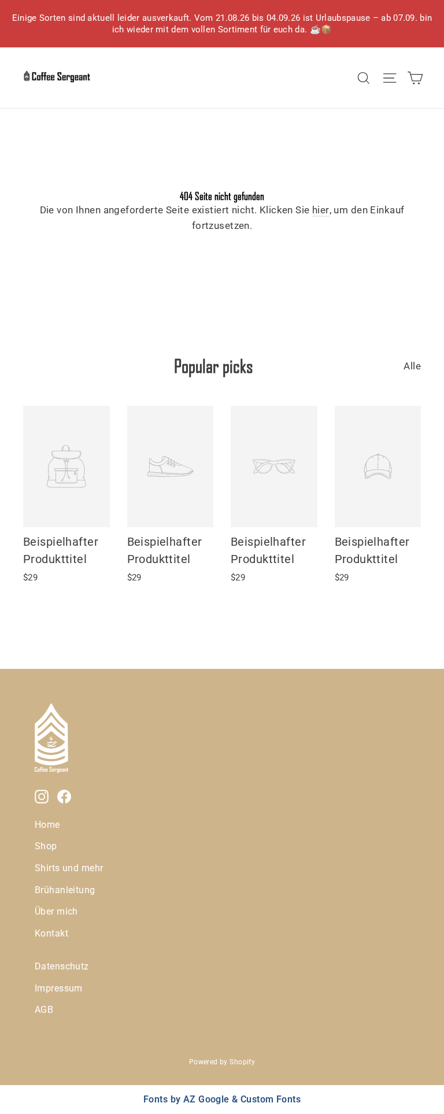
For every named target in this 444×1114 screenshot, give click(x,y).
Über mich (56, 911)
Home (47, 824)
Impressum (59, 988)
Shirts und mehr (69, 868)
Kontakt (51, 933)
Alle (412, 366)
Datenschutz (62, 966)
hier (321, 210)
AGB (44, 1009)
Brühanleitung (65, 889)
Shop (46, 846)
